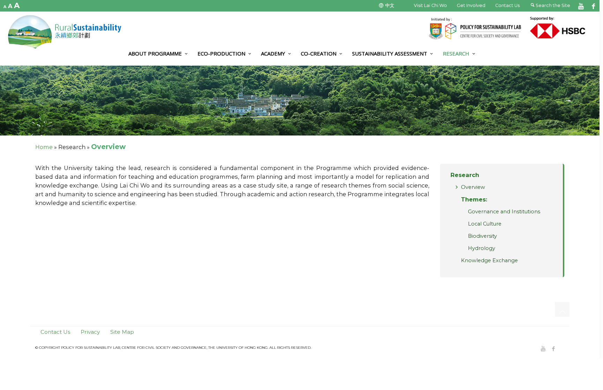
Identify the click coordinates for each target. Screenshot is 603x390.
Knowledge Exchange (489, 260)
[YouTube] (581, 6)
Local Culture (484, 224)
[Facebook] (593, 6)
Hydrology (481, 248)
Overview (473, 187)
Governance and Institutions (504, 211)
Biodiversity (482, 236)
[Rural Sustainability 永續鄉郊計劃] (68, 31)
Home (44, 147)
